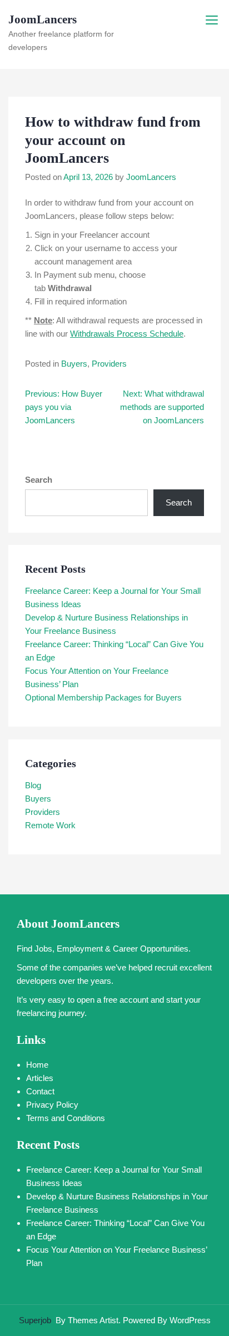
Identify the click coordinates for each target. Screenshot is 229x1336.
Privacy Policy (52, 1104)
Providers (109, 363)
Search (38, 479)
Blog (33, 785)
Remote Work (50, 825)
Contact (40, 1091)
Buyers (74, 363)
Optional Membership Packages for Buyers (103, 697)
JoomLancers (42, 19)
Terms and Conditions (65, 1118)
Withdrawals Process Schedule (126, 333)
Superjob (35, 1320)
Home (37, 1064)
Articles (39, 1078)
